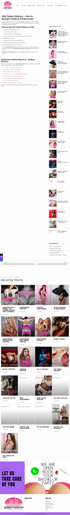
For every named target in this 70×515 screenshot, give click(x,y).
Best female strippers (62, 142)
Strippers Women (61, 192)
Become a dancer (61, 102)
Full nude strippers (61, 182)
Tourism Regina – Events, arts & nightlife (10, 80)
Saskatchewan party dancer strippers (62, 82)
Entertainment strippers (63, 42)
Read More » (5, 314)
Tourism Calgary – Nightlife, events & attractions (12, 69)
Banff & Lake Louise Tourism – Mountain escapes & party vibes (14, 74)
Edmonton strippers (61, 122)
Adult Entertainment (63, 162)
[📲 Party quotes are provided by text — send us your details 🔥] (1, 259)
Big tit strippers (61, 132)
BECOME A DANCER (31, 5)
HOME (17, 5)
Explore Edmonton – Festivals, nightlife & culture (12, 71)
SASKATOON (23, 5)
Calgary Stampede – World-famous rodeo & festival (12, 82)
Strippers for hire (9, 398)
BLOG (65, 5)
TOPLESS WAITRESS (58, 5)
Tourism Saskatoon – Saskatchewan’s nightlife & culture (13, 78)
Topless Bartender (61, 212)
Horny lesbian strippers (63, 172)
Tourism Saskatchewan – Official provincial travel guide (13, 76)
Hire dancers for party (62, 232)
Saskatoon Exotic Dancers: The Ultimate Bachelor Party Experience (63, 33)
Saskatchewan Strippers (62, 92)
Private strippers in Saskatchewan (62, 62)
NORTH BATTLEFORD (41, 5)
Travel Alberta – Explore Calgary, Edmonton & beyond (12, 67)
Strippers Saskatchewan (62, 52)
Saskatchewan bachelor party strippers (63, 72)
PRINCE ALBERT (50, 5)
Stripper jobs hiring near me (63, 202)
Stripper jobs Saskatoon (62, 222)
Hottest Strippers (61, 112)
